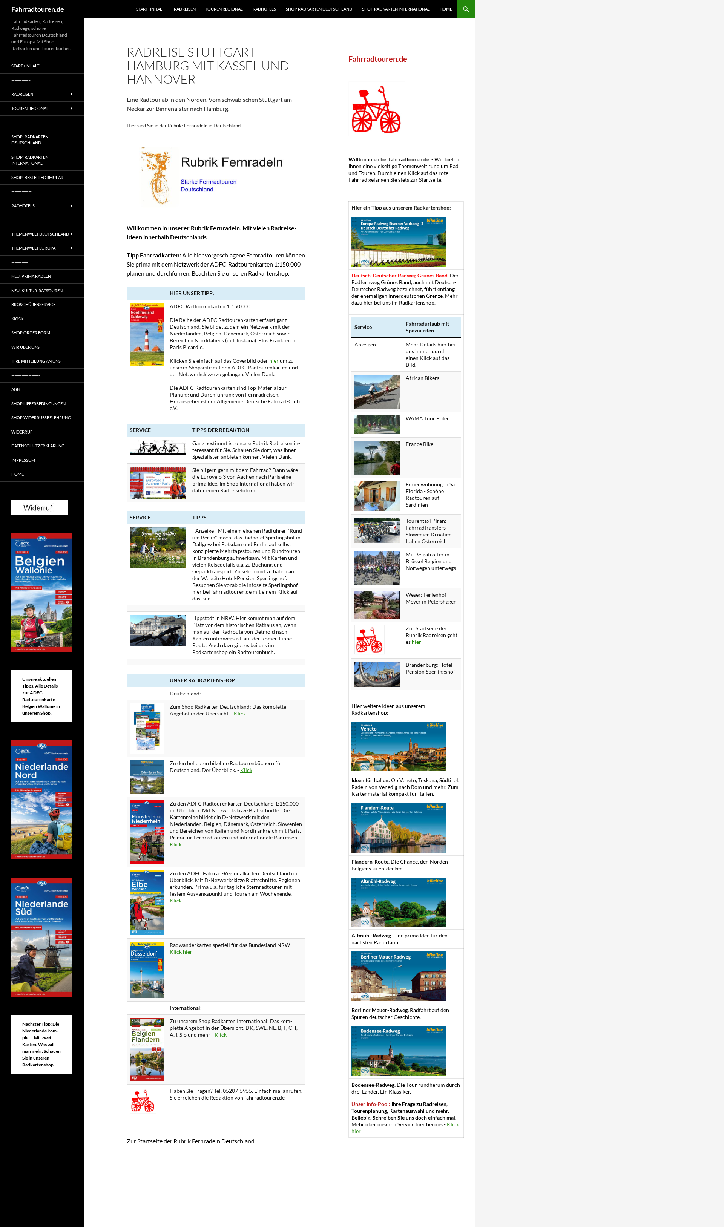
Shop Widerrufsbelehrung (41, 417)
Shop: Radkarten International (29, 160)
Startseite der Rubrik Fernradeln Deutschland (196, 1140)
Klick (240, 713)
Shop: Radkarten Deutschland (29, 140)
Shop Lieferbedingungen (38, 403)
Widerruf (21, 431)
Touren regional (224, 8)
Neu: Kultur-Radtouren (37, 290)
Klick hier (181, 951)
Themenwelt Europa (33, 247)
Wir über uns (25, 347)
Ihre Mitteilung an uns (36, 360)
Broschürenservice (33, 304)
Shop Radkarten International (396, 8)
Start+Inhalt (150, 8)
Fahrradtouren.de (37, 9)
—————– (21, 80)
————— (19, 262)
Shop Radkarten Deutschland (319, 8)
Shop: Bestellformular (37, 177)
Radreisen (185, 8)
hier (274, 360)
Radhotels (264, 8)
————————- (25, 375)
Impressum (23, 460)
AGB (15, 389)
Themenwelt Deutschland (40, 233)
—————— (21, 191)
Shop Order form (30, 332)
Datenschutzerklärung (37, 445)
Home (446, 8)
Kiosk (17, 318)
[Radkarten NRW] (147, 969)
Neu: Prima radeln (31, 276)
